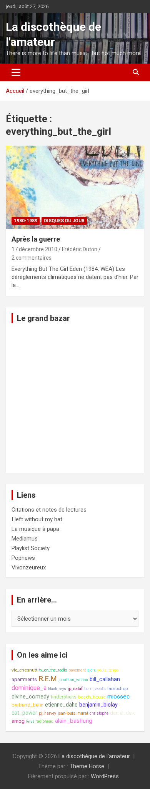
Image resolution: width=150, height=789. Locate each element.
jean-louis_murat (73, 713)
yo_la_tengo (107, 670)
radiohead (44, 721)
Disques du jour (64, 220)
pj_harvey (47, 713)
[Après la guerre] (75, 187)
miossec (118, 696)
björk (91, 670)
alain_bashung (73, 720)
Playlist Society (31, 548)
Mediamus (25, 538)
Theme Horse (87, 766)
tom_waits (95, 688)
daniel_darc (123, 713)
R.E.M (47, 679)
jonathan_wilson (73, 679)
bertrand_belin (27, 705)
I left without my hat (37, 519)
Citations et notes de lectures (49, 509)
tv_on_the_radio (53, 670)
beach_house (92, 697)
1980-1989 (25, 220)
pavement (77, 670)
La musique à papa (35, 528)
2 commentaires (32, 258)
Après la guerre (36, 239)
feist (30, 721)
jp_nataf (75, 688)
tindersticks (64, 697)
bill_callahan (105, 679)
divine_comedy (30, 696)
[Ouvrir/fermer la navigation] (16, 72)
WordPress (105, 776)
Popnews (23, 557)
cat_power (24, 713)
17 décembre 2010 (34, 249)
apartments (24, 679)
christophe (99, 713)
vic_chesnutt (25, 670)
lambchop (117, 688)
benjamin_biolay (98, 705)
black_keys (57, 689)
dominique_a (29, 688)
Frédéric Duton (79, 249)
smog (18, 721)
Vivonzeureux (29, 567)
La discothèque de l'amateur (94, 756)
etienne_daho (61, 705)
